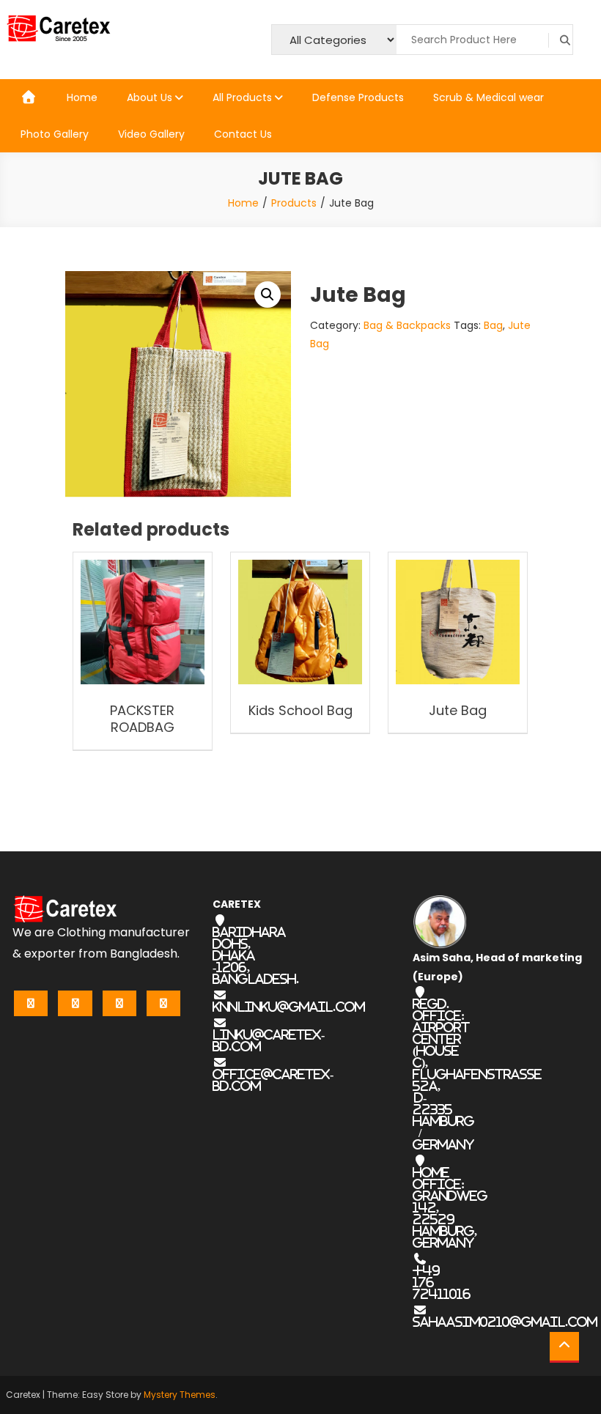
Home (82, 97)
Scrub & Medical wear (488, 97)
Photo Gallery (55, 134)
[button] (267, 294)
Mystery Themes (179, 1394)
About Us (149, 97)
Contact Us (243, 134)
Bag (493, 325)
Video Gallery (151, 134)
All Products (242, 97)
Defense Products (358, 97)
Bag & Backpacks (407, 325)
